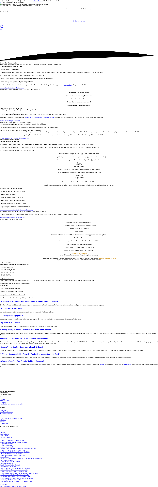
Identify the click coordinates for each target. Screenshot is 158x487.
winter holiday (38, 117)
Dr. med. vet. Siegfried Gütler (107, 258)
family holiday (68, 85)
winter (125, 364)
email (77, 247)
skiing (129, 364)
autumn (102, 364)
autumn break (29, 117)
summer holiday (49, 117)
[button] (13, 486)
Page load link (4, 484)
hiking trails (15, 130)
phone (81, 247)
